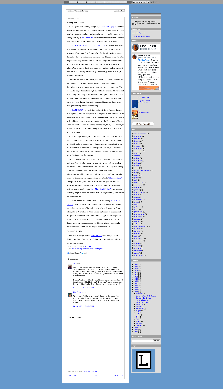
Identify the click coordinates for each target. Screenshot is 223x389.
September (140, 308)
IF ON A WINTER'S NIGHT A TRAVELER (88, 46)
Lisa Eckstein (78, 292)
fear (135, 173)
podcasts (137, 207)
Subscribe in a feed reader (141, 36)
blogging (137, 141)
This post (87, 371)
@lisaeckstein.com (148, 49)
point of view (138, 212)
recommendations (88, 249)
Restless (137, 231)
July (137, 313)
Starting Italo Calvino (75, 23)
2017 (136, 283)
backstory (137, 139)
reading (79, 249)
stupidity (137, 243)
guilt (135, 180)
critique (136, 158)
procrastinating (139, 214)
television (137, 248)
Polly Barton (144, 102)
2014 (136, 289)
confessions (138, 151)
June (138, 315)
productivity (138, 216)
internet (136, 187)
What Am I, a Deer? (144, 100)
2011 (136, 330)
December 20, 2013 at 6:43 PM (83, 306)
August (138, 311)
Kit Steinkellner (87, 38)
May (138, 317)
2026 (136, 264)
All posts (94, 371)
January (139, 325)
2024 (136, 268)
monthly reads (139, 192)
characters (137, 146)
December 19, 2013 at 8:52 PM (83, 288)
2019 (136, 279)
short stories (138, 238)
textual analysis (96, 235)
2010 (136, 332)
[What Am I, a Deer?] (135, 108)
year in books (138, 255)
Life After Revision (142, 300)
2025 (136, 266)
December (140, 294)
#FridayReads (144, 60)
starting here (99, 249)
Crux (139, 111)
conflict (136, 153)
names (136, 197)
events (136, 168)
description (138, 160)
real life (136, 224)
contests (137, 156)
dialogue (137, 163)
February (139, 323)
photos (136, 202)
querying (137, 219)
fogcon (136, 175)
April (138, 319)
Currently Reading (142, 97)
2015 (136, 287)
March (138, 321)
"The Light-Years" (115, 178)
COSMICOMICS (78, 110)
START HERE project (107, 27)
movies (136, 195)
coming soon (138, 148)
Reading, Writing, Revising (77, 11)
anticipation (138, 136)
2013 (136, 292)
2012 (136, 327)
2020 (136, 277)
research (137, 229)
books (74, 249)
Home (95, 375)
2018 (136, 281)
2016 (136, 285)
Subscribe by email (138, 33)
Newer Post (118, 375)
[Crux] (135, 118)
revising (136, 233)
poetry (136, 209)
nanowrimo (137, 199)
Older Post (72, 375)
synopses (137, 246)
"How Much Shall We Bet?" (100, 189)
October (139, 306)
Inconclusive (138, 182)
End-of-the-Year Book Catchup (146, 296)
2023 (136, 270)
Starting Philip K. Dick (143, 298)
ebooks (136, 165)
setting (136, 236)
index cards (138, 185)
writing (136, 253)
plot (135, 204)
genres (136, 178)
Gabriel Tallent (144, 112)
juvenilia (137, 190)
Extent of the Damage (141, 170)
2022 (136, 273)
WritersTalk (138, 251)
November (140, 304)
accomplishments (140, 134)
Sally (75, 263)
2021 (136, 275)
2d (156, 58)
